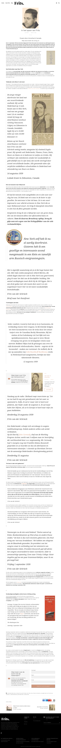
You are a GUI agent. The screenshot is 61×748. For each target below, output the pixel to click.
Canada (17, 693)
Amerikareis (9, 693)
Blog (35, 32)
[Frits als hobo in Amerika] (9, 379)
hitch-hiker (29, 693)
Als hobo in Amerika (47, 376)
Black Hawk (14, 693)
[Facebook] (1, 733)
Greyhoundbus (9, 306)
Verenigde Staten (21, 694)
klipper (22, 613)
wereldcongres (26, 694)
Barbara (31, 32)
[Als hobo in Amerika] (37, 382)
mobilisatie (23, 483)
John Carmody (24, 434)
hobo (40, 310)
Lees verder (48, 389)
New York (46, 693)
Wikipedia (25, 721)
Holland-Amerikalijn (36, 693)
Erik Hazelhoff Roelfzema (37, 352)
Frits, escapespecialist (36, 720)
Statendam (8, 694)
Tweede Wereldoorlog (13, 694)
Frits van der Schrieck (22, 693)
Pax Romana (50, 693)
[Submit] (59, 722)
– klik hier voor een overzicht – (34, 88)
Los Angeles (42, 693)
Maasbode (19, 582)
